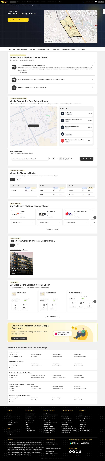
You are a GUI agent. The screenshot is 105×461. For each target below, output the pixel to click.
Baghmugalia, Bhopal (75, 292)
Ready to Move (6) (44, 222)
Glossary (81, 415)
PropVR (27, 426)
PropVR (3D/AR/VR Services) (50, 422)
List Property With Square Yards (51, 415)
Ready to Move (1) (17, 222)
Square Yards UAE (30, 415)
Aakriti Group (51, 211)
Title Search (64, 415)
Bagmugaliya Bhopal (56, 354)
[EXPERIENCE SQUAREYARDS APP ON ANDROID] (74, 444)
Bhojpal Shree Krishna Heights (58, 377)
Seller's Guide (82, 424)
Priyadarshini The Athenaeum (80, 388)
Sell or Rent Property (88, 1)
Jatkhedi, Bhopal (51, 292)
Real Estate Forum (83, 417)
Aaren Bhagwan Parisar (36, 388)
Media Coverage (11, 417)
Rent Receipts (64, 424)
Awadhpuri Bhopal (56, 364)
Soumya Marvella (78, 398)
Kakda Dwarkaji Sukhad (57, 388)
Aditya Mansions (34, 386)
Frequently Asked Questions (14, 420)
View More (11, 367)
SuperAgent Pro (47, 432)
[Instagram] (80, 451)
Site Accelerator (47, 420)
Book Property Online (30, 430)
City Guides (82, 420)
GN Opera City (34, 399)
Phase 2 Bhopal (34, 356)
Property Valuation (65, 413)
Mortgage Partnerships (49, 430)
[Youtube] (77, 451)
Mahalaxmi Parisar (13, 399)
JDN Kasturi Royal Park (14, 398)
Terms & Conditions (12, 431)
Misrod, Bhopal (21, 292)
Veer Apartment (55, 399)
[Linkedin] (73, 451)
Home (9, 5)
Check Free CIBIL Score (66, 426)
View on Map (34, 126)
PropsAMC (28, 428)
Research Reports (83, 418)
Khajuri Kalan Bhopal (56, 365)
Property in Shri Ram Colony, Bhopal (27, 5)
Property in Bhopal (14, 5)
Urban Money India (30, 418)
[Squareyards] (4, 2)
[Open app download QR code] (104, 11)
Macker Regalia (12, 388)
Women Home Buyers (84, 430)
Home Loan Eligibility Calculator (68, 428)
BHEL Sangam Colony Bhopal (15, 356)
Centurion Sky (77, 386)
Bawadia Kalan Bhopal (14, 354)
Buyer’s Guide (82, 422)
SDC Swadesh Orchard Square (37, 377)
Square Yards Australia (31, 417)
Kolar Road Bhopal (78, 364)
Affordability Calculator (66, 420)
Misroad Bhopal (77, 354)
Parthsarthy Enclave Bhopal (80, 356)
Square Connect (47, 417)
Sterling (22, 211)
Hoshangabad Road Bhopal (37, 365)
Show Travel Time (87, 158)
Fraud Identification (12, 434)
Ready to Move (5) (71, 222)
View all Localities (51, 316)
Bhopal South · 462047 (13, 11)
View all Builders (51, 229)
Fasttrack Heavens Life (79, 377)
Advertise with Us (47, 424)
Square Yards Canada (30, 413)
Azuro (27, 424)
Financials (10, 418)
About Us (10, 413)
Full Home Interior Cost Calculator (69, 430)
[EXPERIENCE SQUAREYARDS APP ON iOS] (85, 444)
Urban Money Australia (31, 420)
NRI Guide (81, 428)
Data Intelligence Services (49, 428)
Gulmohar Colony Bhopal (36, 354)
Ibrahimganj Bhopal (78, 365)
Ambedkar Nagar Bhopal (14, 365)
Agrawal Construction (80, 211)
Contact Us (10, 424)
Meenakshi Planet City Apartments (38, 375)
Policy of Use (11, 433)
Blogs (60, 1)
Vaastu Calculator (65, 417)
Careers (9, 415)
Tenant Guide (82, 426)
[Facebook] (70, 451)
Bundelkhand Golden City (14, 386)
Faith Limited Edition (35, 398)
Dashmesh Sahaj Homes (57, 398)
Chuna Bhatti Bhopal (13, 364)
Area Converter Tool (65, 432)
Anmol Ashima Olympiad (57, 386)
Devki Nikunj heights (56, 375)
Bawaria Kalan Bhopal (57, 356)
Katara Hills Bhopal (35, 364)
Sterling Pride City (12, 377)
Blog (80, 413)
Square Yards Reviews (13, 422)
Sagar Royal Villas (78, 375)
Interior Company (29, 422)
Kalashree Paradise (78, 399)
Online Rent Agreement (66, 422)
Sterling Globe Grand (13, 375)
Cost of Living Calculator (66, 418)
